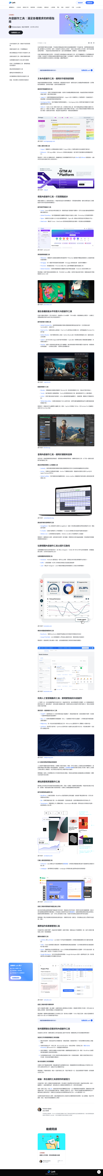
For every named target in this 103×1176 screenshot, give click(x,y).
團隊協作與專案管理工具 (16, 72)
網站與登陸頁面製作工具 (16, 69)
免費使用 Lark (15, 32)
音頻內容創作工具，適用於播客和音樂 (20, 56)
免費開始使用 (15, 978)
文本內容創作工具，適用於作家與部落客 (20, 44)
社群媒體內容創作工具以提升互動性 (19, 60)
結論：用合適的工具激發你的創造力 (19, 80)
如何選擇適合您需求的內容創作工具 (19, 76)
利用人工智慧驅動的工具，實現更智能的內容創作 (20, 64)
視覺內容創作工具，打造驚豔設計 (19, 49)
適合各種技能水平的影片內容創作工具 (20, 53)
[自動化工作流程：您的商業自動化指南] (51, 1149)
